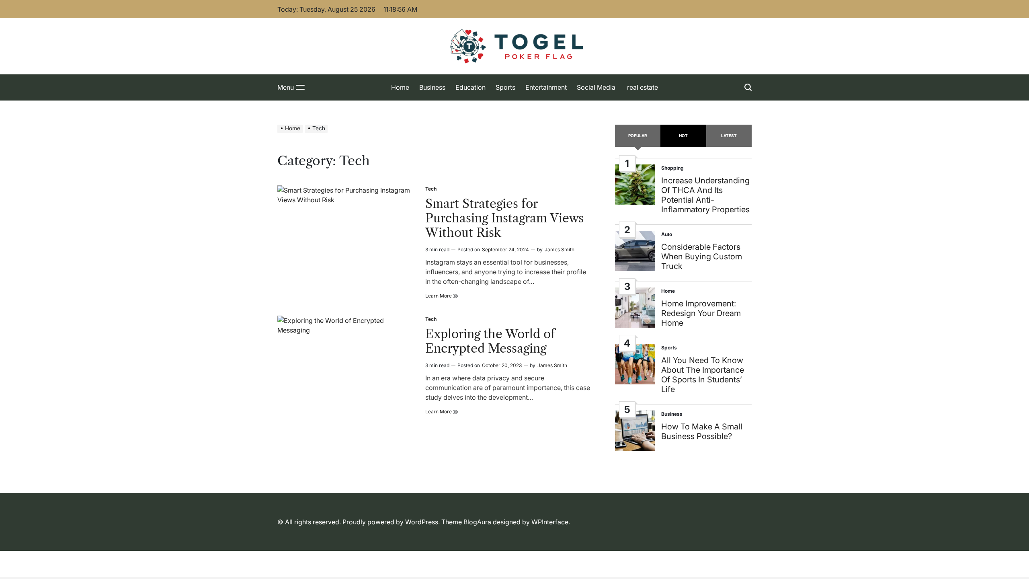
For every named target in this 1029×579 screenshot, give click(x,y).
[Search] (748, 87)
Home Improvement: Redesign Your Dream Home (701, 313)
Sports (505, 87)
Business (432, 87)
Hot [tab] (683, 135)
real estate (641, 87)
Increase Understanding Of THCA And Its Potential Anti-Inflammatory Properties (705, 195)
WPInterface (549, 522)
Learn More (441, 296)
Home (400, 87)
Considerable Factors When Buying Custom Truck (701, 256)
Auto (666, 234)
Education (470, 87)
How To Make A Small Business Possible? (701, 431)
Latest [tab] (729, 135)
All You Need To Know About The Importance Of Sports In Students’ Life (702, 374)
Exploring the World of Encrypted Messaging (490, 341)
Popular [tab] (637, 135)
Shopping (672, 168)
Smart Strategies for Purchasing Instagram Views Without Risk (504, 218)
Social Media (596, 87)
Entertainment (546, 87)
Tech (431, 189)
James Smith (559, 249)
